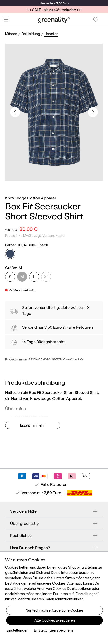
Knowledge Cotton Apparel (30, 197)
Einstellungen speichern (53, 630)
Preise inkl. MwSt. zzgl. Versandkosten (35, 235)
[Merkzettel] (96, 19)
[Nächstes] (93, 112)
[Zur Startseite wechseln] (54, 20)
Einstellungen (17, 630)
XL (46, 276)
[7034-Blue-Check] (10, 254)
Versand (45, 3)
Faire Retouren (79, 327)
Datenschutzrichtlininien (64, 599)
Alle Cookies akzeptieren (54, 620)
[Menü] (6, 19)
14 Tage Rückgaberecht (43, 341)
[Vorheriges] (15, 112)
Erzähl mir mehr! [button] (32, 425)
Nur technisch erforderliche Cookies (55, 610)
